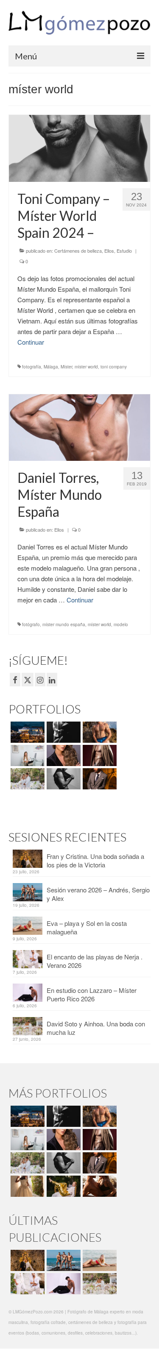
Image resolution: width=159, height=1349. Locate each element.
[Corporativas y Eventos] (26, 755)
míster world (86, 367)
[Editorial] (63, 1186)
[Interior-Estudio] (63, 778)
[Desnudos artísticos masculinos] (99, 755)
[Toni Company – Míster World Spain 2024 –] (79, 147)
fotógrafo (31, 624)
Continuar (30, 341)
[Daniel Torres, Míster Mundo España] (79, 426)
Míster (66, 367)
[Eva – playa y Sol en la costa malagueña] (99, 1260)
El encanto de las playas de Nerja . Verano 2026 (94, 961)
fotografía (31, 367)
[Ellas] (63, 755)
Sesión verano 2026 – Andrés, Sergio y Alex (98, 894)
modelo (121, 624)
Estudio (124, 250)
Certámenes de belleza (78, 250)
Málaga (51, 367)
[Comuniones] (26, 1186)
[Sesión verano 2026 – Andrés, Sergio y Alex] (63, 1260)
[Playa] (99, 732)
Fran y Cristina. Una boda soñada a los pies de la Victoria (95, 860)
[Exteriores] (99, 778)
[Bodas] (26, 778)
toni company (113, 367)
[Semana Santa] (26, 732)
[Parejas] (99, 1186)
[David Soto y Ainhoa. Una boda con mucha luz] (99, 1283)
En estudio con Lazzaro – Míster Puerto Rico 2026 (92, 994)
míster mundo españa (63, 624)
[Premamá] (63, 732)
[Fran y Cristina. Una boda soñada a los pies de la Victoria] (26, 1260)
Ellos (109, 250)
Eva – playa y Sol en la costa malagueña (87, 927)
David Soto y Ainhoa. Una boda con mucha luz (96, 1028)
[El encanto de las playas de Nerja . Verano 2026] (26, 1283)
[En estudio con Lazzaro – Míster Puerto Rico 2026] (63, 1283)
